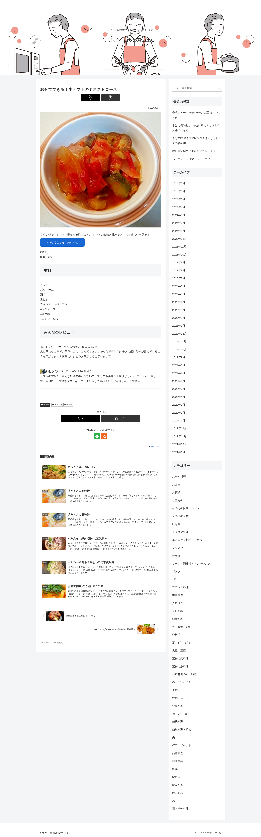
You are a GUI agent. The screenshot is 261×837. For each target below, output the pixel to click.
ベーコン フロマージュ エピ (191, 158)
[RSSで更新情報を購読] (104, 436)
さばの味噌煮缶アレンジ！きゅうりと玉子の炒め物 (196, 141)
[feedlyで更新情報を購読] (97, 436)
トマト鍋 (58, 404)
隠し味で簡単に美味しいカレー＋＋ (194, 150)
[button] (110, 97)
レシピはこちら (62, 242)
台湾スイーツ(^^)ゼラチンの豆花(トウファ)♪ (196, 115)
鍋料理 (46, 404)
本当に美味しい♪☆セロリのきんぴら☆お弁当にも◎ (196, 128)
